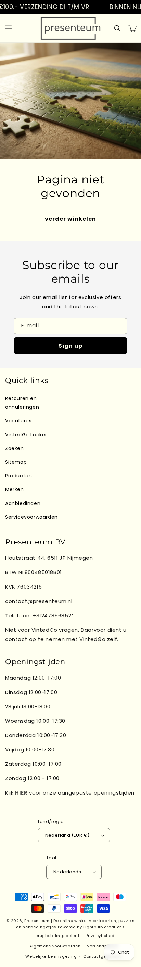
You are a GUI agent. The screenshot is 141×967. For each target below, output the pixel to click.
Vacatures (18, 420)
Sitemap (16, 462)
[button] (8, 28)
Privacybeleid (100, 935)
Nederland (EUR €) (67, 835)
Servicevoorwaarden (31, 517)
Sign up (70, 346)
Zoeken (14, 448)
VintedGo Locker (26, 434)
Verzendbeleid (102, 946)
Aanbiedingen (22, 503)
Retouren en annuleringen (22, 402)
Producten (18, 475)
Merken (14, 489)
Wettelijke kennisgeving (51, 956)
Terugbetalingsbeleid (56, 935)
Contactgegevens (102, 956)
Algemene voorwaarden (54, 946)
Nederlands (67, 871)
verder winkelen (70, 219)
